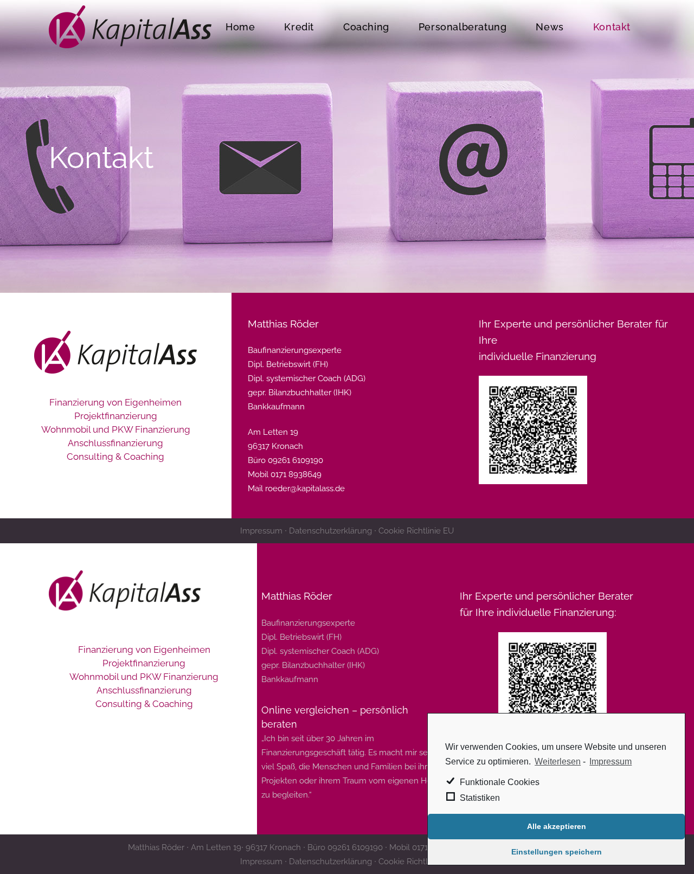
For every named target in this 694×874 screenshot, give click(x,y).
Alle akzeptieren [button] (556, 826)
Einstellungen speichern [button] (556, 851)
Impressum (610, 761)
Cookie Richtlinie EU (416, 531)
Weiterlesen (558, 761)
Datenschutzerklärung (330, 531)
